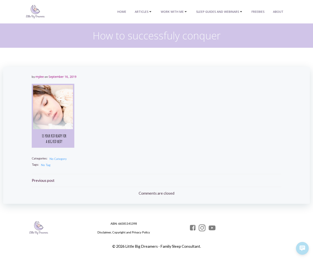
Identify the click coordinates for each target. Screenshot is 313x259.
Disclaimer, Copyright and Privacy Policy (124, 232)
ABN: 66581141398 (124, 223)
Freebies (257, 12)
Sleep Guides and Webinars (217, 12)
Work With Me (172, 12)
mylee (40, 77)
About (278, 12)
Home (121, 12)
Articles (141, 12)
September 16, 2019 (62, 77)
